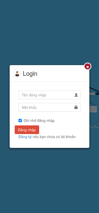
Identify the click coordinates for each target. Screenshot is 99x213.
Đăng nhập (27, 129)
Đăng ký (25, 136)
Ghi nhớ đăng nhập (39, 120)
